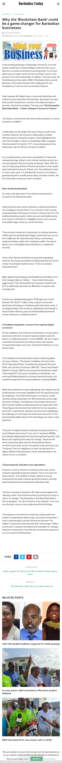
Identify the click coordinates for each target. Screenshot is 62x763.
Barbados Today (31, 4)
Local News (19, 14)
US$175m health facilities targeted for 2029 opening (31, 643)
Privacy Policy (49, 759)
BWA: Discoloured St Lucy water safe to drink (27, 739)
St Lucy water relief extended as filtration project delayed (29, 692)
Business (6, 14)
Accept (36, 759)
